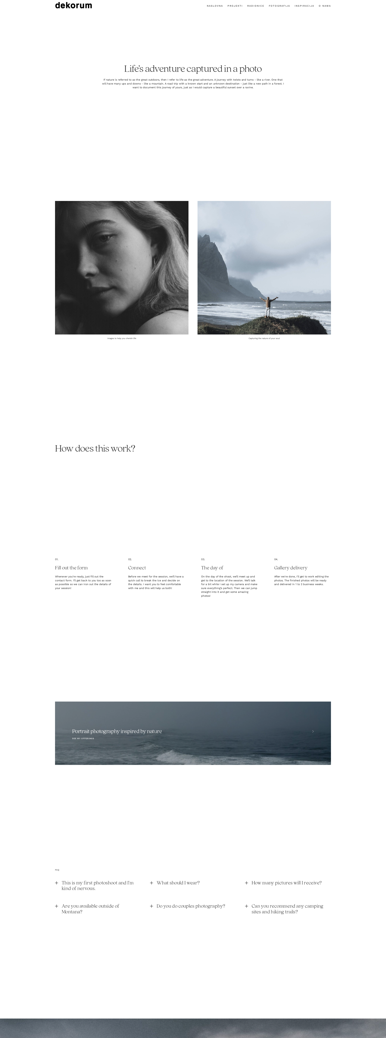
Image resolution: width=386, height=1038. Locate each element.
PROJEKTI (235, 6)
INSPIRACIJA (304, 6)
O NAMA (325, 6)
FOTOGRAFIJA (279, 6)
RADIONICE (255, 6)
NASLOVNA (215, 6)
